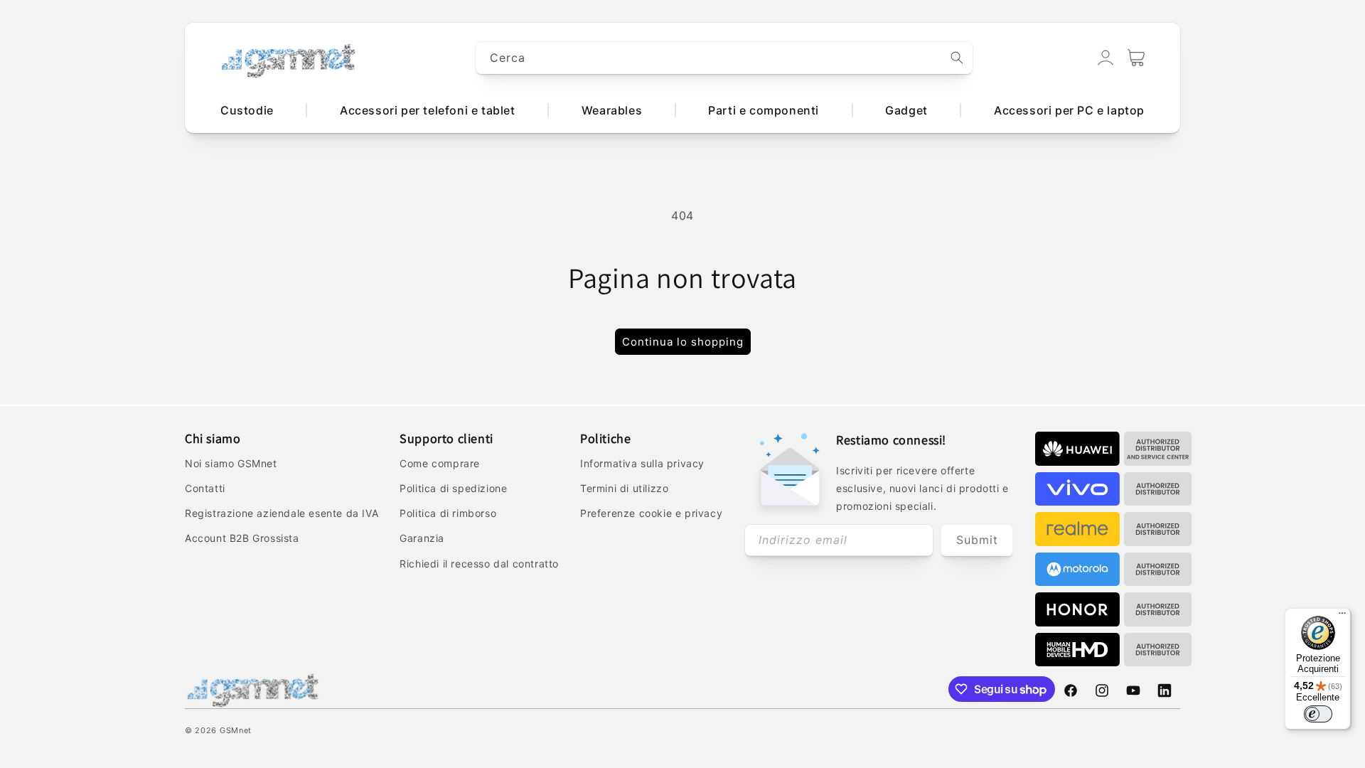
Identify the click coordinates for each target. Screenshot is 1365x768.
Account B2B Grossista (242, 538)
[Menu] (1342, 616)
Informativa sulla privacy (642, 463)
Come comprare (440, 463)
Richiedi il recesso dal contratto (479, 564)
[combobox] (724, 58)
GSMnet (236, 730)
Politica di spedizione (453, 488)
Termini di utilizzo (624, 488)
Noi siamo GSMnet (231, 463)
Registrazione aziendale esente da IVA (281, 513)
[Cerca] (957, 57)
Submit (977, 540)
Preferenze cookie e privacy (651, 513)
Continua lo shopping (683, 341)
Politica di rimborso (448, 513)
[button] (1136, 57)
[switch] (1318, 713)
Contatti (205, 488)
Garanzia (422, 538)
